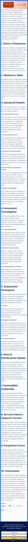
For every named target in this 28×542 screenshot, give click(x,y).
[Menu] (24, 5)
